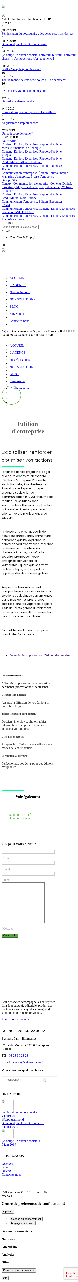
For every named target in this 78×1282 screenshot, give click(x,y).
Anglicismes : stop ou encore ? (21, 123)
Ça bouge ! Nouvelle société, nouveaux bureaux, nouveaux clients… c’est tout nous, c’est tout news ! (39, 56)
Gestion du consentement (26, 1218)
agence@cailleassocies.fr (28, 1062)
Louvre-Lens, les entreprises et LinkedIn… (29, 112)
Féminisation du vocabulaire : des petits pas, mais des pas (38, 33)
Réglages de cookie (22, 1223)
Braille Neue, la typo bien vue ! (21, 69)
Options (7, 1211)
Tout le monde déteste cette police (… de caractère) (34, 80)
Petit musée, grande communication (24, 90)
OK (5, 1278)
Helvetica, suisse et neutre (18, 101)
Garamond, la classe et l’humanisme (24, 44)
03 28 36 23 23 (18, 1055)
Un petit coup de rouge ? (17, 133)
